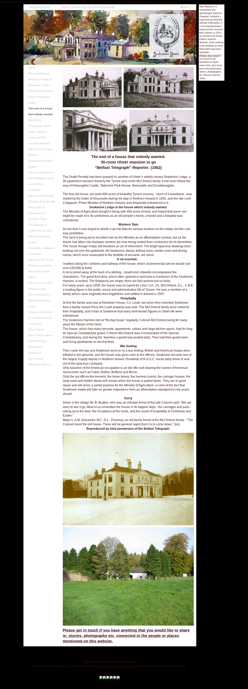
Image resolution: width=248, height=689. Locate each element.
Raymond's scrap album (39, 274)
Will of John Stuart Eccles (39, 239)
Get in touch (35, 358)
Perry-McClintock (39, 7)
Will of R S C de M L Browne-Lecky (40, 285)
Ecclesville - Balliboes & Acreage (41, 250)
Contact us (34, 352)
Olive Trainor (36, 329)
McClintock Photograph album (39, 122)
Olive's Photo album (40, 335)
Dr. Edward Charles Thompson (40, 320)
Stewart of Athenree (40, 312)
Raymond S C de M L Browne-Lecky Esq (41, 262)
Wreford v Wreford (39, 364)
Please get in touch (209, 55)
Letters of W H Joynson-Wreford (38, 140)
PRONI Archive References (37, 344)
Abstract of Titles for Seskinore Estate (40, 82)
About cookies (167, 2)
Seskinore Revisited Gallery (40, 163)
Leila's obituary (37, 131)
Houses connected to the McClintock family (41, 175)
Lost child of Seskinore (35, 186)
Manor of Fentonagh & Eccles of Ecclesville (88, 7)
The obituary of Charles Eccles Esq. (40, 227)
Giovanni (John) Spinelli (117, 666)
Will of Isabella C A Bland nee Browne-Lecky (40, 300)
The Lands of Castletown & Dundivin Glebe (37, 213)
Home (32, 67)
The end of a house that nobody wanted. (40, 111)
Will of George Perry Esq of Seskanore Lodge (40, 96)
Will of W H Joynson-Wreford (41, 152)
